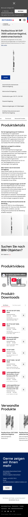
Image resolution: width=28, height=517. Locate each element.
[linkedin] (11, 511)
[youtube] (8, 511)
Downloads (8, 118)
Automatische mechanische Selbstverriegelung (10, 85)
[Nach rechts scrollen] (24, 305)
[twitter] (5, 511)
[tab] (5, 305)
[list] (14, 431)
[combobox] (7, 11)
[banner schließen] (14, 3)
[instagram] (14, 511)
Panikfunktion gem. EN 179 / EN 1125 (12, 96)
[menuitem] (8, 20)
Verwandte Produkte (20, 118)
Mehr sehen (4, 45)
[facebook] (2, 511)
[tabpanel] (14, 352)
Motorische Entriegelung (9, 91)
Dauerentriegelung (7, 101)
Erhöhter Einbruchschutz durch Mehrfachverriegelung (11, 112)
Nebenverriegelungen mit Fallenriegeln (13, 106)
